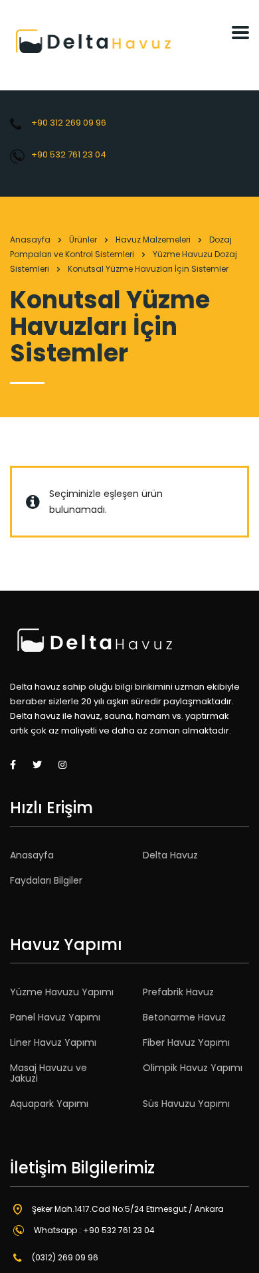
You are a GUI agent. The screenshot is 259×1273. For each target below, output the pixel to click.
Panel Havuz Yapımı (55, 1017)
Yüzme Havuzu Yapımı (62, 992)
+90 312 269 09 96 (68, 122)
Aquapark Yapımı (49, 1103)
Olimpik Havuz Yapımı (192, 1067)
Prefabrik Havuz (178, 992)
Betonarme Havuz (184, 1017)
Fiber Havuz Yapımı (186, 1042)
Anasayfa (30, 239)
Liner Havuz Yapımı (53, 1042)
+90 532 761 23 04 (68, 154)
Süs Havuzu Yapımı (186, 1103)
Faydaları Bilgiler (46, 880)
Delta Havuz (170, 855)
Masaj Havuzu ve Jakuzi (48, 1073)
